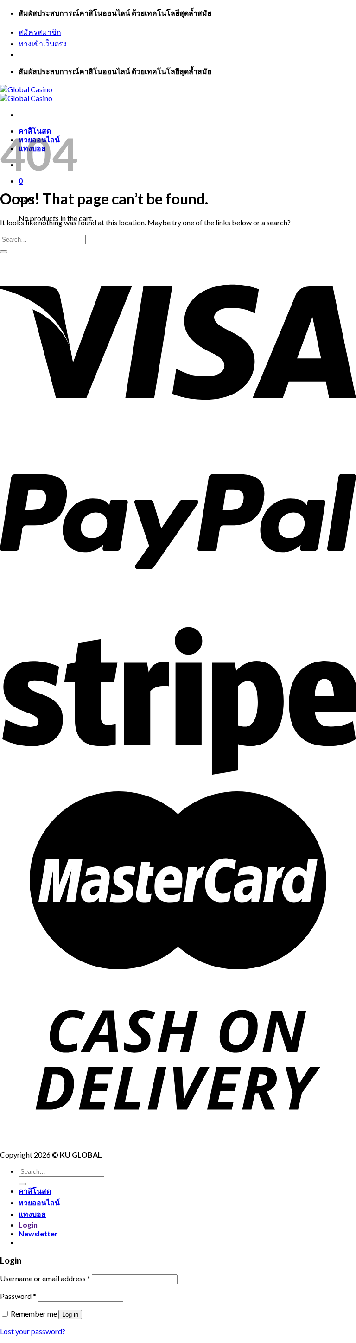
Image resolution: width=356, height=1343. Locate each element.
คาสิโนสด (35, 1190)
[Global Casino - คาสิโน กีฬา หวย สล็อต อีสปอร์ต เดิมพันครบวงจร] (26, 93)
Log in (70, 1314)
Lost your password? (32, 1331)
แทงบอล (32, 1213)
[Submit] (3, 251)
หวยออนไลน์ (39, 1202)
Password (18, 1296)
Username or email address (45, 1278)
